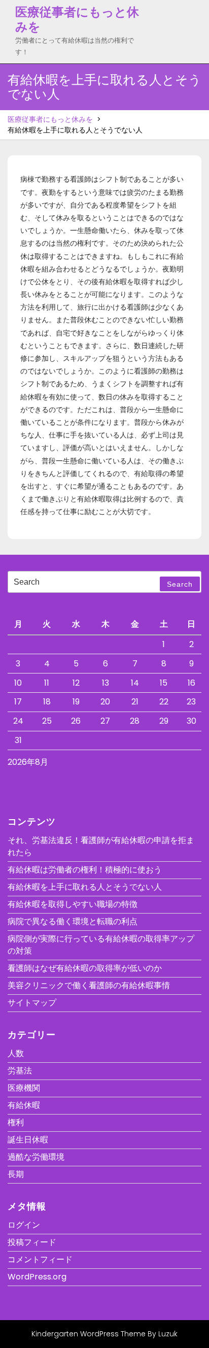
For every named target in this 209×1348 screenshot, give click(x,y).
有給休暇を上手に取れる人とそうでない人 (85, 887)
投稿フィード (32, 1242)
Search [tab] (180, 584)
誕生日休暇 (28, 1139)
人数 (16, 1053)
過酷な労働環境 (36, 1157)
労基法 (20, 1070)
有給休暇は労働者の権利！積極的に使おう (85, 869)
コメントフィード (40, 1259)
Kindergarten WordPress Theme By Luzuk (104, 1334)
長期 (16, 1174)
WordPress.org (37, 1277)
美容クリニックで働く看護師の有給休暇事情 (89, 985)
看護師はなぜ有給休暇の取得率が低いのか (85, 968)
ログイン (24, 1225)
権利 (16, 1122)
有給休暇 (24, 1105)
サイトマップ (32, 1002)
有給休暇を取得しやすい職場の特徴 (72, 904)
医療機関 (24, 1088)
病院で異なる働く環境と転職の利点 (72, 921)
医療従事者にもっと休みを (77, 19)
